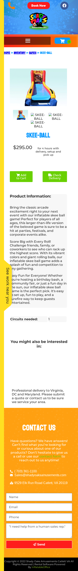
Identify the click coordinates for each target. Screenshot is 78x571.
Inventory (19, 53)
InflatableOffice (41, 567)
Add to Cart (21, 176)
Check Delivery (55, 176)
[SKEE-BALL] (20, 115)
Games (32, 53)
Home (7, 53)
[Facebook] (64, 6)
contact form (50, 456)
